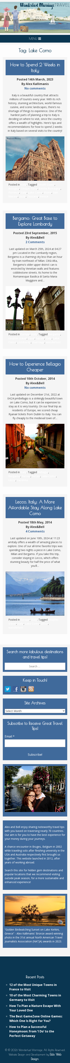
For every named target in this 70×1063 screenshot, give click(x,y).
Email (10, 736)
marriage (38, 342)
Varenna (22, 480)
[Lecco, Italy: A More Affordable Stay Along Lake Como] (35, 593)
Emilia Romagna (49, 188)
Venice (44, 196)
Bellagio (43, 472)
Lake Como (35, 192)
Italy (24, 184)
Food (31, 338)
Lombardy (24, 342)
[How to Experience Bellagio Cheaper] (35, 446)
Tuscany (32, 196)
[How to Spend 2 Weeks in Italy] (35, 158)
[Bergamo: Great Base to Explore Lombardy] (35, 308)
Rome (48, 192)
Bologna (13, 188)
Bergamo (54, 334)
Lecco (11, 480)
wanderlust (53, 342)
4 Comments (35, 531)
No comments (35, 88)
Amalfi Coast (46, 184)
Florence (13, 192)
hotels (40, 338)
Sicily (22, 196)
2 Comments (35, 242)
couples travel (17, 338)
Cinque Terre (29, 188)
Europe (25, 334)
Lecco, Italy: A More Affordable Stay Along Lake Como (35, 507)
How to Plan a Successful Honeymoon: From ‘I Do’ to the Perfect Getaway (31, 1031)
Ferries (26, 476)
